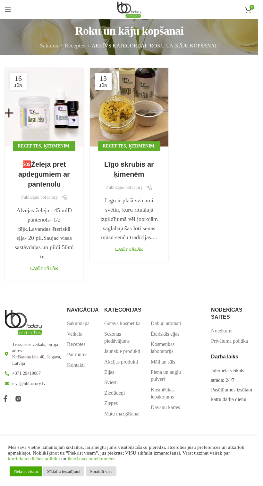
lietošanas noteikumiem (91, 458)
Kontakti (76, 365)
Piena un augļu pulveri (166, 375)
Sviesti (111, 382)
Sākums (49, 45)
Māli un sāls (163, 361)
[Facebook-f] (5, 398)
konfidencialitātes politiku (34, 458)
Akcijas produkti (121, 361)
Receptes (74, 45)
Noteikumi (222, 330)
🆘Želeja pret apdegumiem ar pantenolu (44, 174)
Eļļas (109, 372)
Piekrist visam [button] (25, 471)
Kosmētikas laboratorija (162, 347)
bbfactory (49, 197)
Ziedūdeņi (114, 393)
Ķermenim (56, 145)
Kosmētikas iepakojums (162, 393)
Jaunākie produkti (122, 351)
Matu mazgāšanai (122, 413)
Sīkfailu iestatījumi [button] (64, 471)
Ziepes (111, 403)
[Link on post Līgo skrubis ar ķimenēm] (129, 107)
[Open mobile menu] (8, 9)
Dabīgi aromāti (166, 323)
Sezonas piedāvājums (117, 337)
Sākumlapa (78, 323)
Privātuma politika (229, 341)
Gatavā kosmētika (122, 323)
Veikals (74, 334)
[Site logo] (129, 9)
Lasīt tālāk (44, 268)
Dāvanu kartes (165, 407)
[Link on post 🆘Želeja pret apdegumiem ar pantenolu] (44, 107)
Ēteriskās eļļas (165, 334)
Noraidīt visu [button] (101, 471)
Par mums (77, 354)
